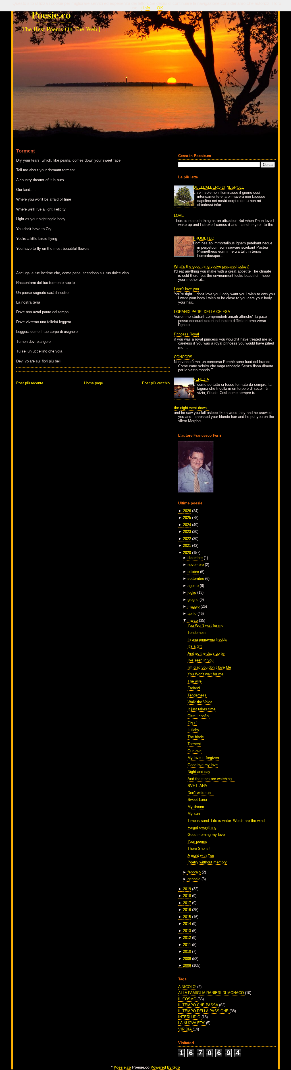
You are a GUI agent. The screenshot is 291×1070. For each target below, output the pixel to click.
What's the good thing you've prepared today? (211, 266)
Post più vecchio (156, 383)
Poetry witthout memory (207, 862)
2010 (187, 951)
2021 (187, 545)
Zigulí (192, 723)
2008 (187, 965)
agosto (193, 586)
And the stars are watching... (211, 779)
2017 (187, 903)
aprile (192, 613)
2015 (187, 917)
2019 (187, 889)
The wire (194, 681)
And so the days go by (206, 653)
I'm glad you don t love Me (209, 667)
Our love (194, 751)
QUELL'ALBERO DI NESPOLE (218, 187)
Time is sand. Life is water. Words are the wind (226, 821)
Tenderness (197, 632)
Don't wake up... (201, 793)
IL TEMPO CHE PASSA (198, 1005)
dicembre (195, 558)
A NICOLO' (187, 987)
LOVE (179, 215)
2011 (187, 945)
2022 (187, 539)
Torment (25, 151)
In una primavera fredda (207, 639)
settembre (196, 578)
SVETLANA (197, 786)
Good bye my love (203, 765)
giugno (193, 599)
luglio (192, 592)
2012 (187, 937)
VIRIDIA (185, 1029)
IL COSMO (188, 999)
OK (160, 8)
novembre (196, 564)
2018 (187, 896)
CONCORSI (184, 357)
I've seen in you (200, 660)
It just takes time (201, 709)
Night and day (199, 772)
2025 (187, 518)
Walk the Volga (200, 702)
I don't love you (186, 289)
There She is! (199, 848)
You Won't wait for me (205, 625)
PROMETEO (203, 238)
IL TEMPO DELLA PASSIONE (204, 1011)
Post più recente (29, 383)
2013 (187, 931)
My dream (196, 807)
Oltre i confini (198, 716)
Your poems (197, 841)
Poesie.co (51, 14)
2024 (187, 525)
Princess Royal (186, 334)
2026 (187, 511)
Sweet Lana (197, 799)
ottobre (193, 572)
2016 (187, 910)
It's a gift (195, 646)
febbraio (194, 872)
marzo (193, 620)
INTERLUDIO (189, 1017)
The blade (196, 737)
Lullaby (193, 730)
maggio (193, 606)
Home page (93, 383)
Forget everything (202, 827)
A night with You (201, 855)
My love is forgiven (203, 758)
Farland (194, 688)
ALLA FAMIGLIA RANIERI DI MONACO (211, 993)
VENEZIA (201, 379)
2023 (187, 531)
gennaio (194, 879)
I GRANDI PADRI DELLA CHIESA (202, 312)
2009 (187, 958)
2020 (187, 553)
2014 (187, 923)
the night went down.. (191, 408)
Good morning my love (206, 834)
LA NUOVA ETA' (192, 1023)
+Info (145, 8)
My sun (194, 813)
